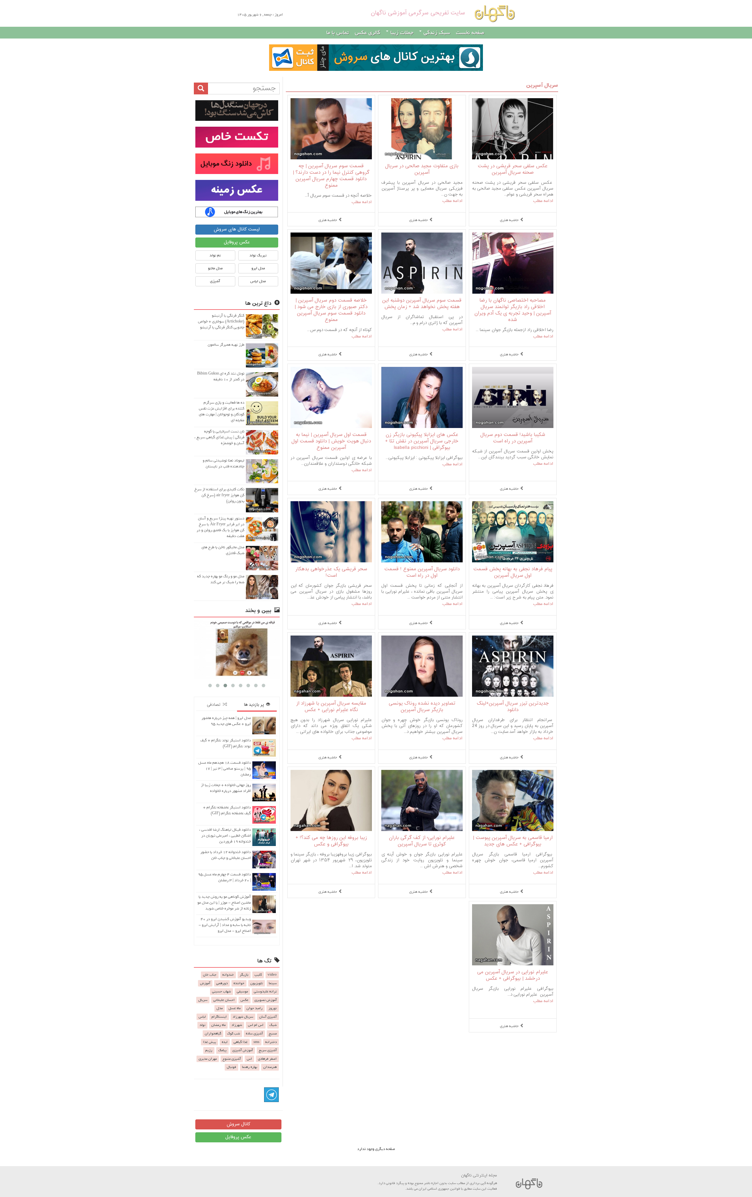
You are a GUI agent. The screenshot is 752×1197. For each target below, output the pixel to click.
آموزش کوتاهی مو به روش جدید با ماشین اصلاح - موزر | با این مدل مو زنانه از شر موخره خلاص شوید (224, 903)
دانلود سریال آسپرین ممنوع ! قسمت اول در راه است (422, 572)
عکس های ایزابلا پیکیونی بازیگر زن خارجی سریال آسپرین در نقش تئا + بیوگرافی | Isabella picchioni (422, 441)
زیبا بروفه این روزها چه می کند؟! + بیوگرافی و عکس (331, 841)
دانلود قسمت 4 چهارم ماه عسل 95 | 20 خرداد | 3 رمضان (224, 877)
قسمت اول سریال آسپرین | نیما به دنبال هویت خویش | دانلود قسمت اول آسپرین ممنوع (331, 441)
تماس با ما (337, 32)
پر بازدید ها (255, 704)
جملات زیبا (401, 32)
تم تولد (215, 255)
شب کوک (233, 1033)
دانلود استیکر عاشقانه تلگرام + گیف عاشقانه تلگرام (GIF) (227, 810)
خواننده (239, 983)
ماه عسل (235, 1008)
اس (249, 1059)
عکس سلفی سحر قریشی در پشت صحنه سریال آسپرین (513, 169)
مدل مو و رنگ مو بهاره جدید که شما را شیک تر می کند (220, 579)
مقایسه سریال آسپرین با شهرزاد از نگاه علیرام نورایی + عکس (331, 707)
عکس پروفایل (237, 242)
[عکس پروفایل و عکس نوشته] (236, 110)
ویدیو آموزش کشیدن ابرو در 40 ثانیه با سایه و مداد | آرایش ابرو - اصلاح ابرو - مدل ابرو (225, 925)
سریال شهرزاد (243, 1017)
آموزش (205, 983)
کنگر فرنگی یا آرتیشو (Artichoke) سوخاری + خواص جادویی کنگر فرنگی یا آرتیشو (221, 321)
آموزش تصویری (265, 1000)
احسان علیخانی (224, 1000)
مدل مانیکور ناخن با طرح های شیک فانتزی (223, 550)
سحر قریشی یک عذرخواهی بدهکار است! (331, 572)
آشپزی (215, 281)
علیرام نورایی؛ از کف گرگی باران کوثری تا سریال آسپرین (422, 841)
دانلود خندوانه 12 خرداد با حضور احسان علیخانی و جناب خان (225, 855)
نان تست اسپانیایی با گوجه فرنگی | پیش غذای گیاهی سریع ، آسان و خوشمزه (219, 437)
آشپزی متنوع (232, 1059)
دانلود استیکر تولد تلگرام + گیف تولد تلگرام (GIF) (225, 743)
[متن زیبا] (236, 137)
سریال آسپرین (542, 85)
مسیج (273, 1033)
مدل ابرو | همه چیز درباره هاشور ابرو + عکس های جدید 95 (226, 721)
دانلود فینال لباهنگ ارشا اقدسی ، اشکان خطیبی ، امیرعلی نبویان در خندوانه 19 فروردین (225, 836)
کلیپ (258, 975)
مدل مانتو (215, 268)
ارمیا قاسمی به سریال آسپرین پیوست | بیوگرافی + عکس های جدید (513, 841)
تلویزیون (256, 983)
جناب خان (209, 975)
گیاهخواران (213, 1033)
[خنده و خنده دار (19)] (237, 649)
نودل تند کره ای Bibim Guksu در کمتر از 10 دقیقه (220, 376)
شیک (273, 1025)
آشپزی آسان (268, 1017)
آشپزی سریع (268, 1050)
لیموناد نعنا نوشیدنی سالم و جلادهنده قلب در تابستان (223, 463)
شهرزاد (236, 1025)
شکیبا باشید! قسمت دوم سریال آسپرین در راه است (512, 438)
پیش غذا (209, 1042)
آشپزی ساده (254, 1033)
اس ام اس (255, 1025)
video (272, 975)
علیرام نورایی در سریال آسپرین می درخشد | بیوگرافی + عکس (512, 975)
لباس (202, 1017)
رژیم (208, 1050)
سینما (273, 983)
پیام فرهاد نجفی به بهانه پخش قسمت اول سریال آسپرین (512, 572)
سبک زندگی (436, 32)
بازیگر (244, 975)
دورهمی (222, 983)
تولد (202, 1025)
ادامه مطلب (543, 200)
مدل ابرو (258, 268)
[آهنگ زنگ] (236, 212)
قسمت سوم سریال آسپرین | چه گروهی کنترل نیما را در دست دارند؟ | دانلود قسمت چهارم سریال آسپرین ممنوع (331, 176)
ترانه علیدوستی (265, 991)
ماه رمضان (218, 1025)
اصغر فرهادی (267, 1059)
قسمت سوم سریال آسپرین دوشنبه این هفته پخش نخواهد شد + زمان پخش (421, 304)
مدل (219, 1008)
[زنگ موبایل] (236, 163)
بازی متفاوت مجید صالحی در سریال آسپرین (422, 169)
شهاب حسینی (221, 991)
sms (256, 1042)
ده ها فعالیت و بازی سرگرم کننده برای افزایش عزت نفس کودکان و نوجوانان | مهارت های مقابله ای (221, 411)
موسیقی (242, 991)
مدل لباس (258, 281)
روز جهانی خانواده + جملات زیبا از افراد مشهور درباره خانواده (226, 788)
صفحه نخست (470, 32)
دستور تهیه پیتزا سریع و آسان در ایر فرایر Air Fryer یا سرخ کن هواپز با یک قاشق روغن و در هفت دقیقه (220, 527)
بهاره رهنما (249, 1067)
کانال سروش (238, 1124)
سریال (202, 1000)
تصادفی (215, 704)
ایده (225, 1042)
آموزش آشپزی (242, 1050)
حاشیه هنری (509, 220)
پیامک (222, 1050)
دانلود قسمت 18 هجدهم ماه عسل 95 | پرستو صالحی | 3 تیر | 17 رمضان (224, 769)
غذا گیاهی (241, 1042)
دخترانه (271, 1042)
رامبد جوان (254, 1008)
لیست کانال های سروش (237, 229)
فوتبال (231, 1067)
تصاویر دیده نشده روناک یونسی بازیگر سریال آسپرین (422, 707)
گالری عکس (367, 32)
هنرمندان (270, 1067)
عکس (245, 1000)
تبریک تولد (258, 255)
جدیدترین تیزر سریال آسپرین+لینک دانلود (512, 707)
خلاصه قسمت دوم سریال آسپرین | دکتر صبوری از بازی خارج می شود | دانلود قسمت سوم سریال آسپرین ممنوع (331, 310)
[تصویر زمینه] (236, 190)
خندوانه (228, 975)
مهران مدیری (208, 1059)
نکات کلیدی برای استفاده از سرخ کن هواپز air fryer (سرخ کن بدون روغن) (219, 495)
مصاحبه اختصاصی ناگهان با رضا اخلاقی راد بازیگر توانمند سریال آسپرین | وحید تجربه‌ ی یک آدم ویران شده (512, 310)
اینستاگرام (219, 1017)
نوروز (272, 1008)
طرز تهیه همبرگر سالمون (226, 345)
